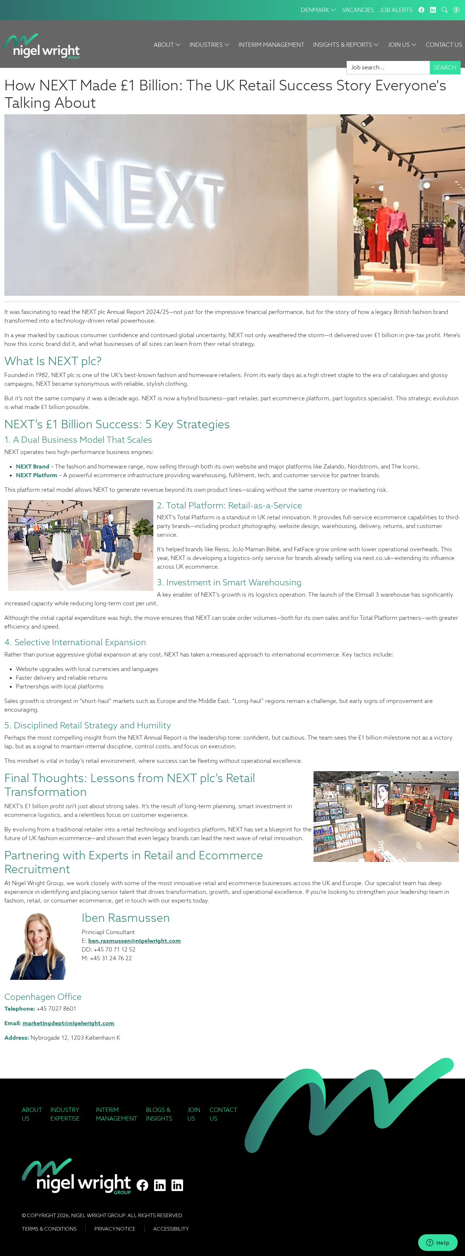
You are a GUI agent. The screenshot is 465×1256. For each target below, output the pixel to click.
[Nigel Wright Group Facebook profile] (142, 1185)
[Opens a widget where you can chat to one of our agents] (438, 1243)
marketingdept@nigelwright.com (68, 1023)
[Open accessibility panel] (456, 10)
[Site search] (444, 10)
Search (445, 67)
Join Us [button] (399, 45)
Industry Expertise (65, 1114)
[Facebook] (421, 10)
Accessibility (171, 1229)
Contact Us (444, 45)
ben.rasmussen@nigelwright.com (134, 941)
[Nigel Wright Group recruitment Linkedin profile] (160, 1185)
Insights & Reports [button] (343, 45)
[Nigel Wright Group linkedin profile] (177, 1185)
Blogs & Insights (159, 1114)
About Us (32, 1114)
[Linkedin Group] (433, 10)
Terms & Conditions (49, 1229)
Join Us (193, 1114)
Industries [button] (207, 45)
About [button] (164, 45)
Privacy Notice (115, 1229)
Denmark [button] (316, 10)
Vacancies (358, 10)
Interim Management (271, 45)
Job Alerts (396, 10)
